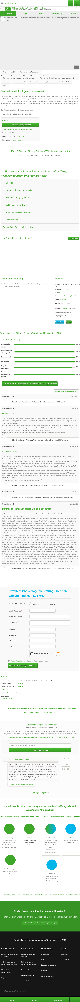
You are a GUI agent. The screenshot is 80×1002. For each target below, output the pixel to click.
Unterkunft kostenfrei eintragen (28, 955)
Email (11, 646)
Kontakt (68, 322)
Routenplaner (74, 238)
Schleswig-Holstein (70, 296)
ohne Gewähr (34, 712)
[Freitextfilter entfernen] (70, 3)
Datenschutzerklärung (18, 661)
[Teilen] (72, 999)
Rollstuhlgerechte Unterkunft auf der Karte (18, 129)
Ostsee (64, 308)
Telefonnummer (14, 641)
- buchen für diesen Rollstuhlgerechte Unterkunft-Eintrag (51, 877)
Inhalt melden (49, 712)
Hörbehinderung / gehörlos (17, 197)
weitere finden (29, 841)
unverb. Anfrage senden (21, 125)
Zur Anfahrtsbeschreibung (11, 693)
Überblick (9, 183)
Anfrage (73, 13)
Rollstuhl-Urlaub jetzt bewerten (31, 384)
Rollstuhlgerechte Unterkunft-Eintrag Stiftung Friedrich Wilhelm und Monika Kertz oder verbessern (50, 845)
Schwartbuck (63, 293)
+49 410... (11, 133)
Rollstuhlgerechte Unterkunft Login (14, 991)
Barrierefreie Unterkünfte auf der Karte (9, 955)
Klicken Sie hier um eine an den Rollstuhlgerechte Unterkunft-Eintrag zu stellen (40, 737)
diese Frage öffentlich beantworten (22, 784)
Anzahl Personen (15, 611)
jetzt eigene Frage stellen (40, 793)
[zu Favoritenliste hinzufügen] (3, 19)
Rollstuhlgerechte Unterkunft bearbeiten (28, 963)
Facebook (64, 954)
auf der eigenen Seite (71, 840)
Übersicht (9, 13)
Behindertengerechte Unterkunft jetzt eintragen (41, 923)
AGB (42, 959)
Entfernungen (11, 220)
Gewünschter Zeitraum (17, 604)
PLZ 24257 (67, 289)
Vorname (12, 629)
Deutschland (63, 299)
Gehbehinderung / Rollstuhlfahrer (20, 190)
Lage (25, 13)
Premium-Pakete (26, 970)
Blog (2, 978)
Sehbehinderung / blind (16, 205)
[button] (40, 43)
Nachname (13, 635)
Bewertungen (56, 13)
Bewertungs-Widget (27, 975)
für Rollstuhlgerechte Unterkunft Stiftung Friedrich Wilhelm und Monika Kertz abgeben (9, 842)
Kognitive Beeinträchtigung (17, 212)
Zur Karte (6, 690)
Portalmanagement (47, 976)
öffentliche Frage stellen (41, 750)
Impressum (45, 954)
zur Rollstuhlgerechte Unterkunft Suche (2, 9)
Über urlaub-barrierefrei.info (6, 971)
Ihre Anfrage (13, 622)
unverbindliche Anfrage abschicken (22, 666)
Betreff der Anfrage (15, 616)
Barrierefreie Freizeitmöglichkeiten (18, 227)
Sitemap (44, 970)
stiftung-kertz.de (17, 140)
